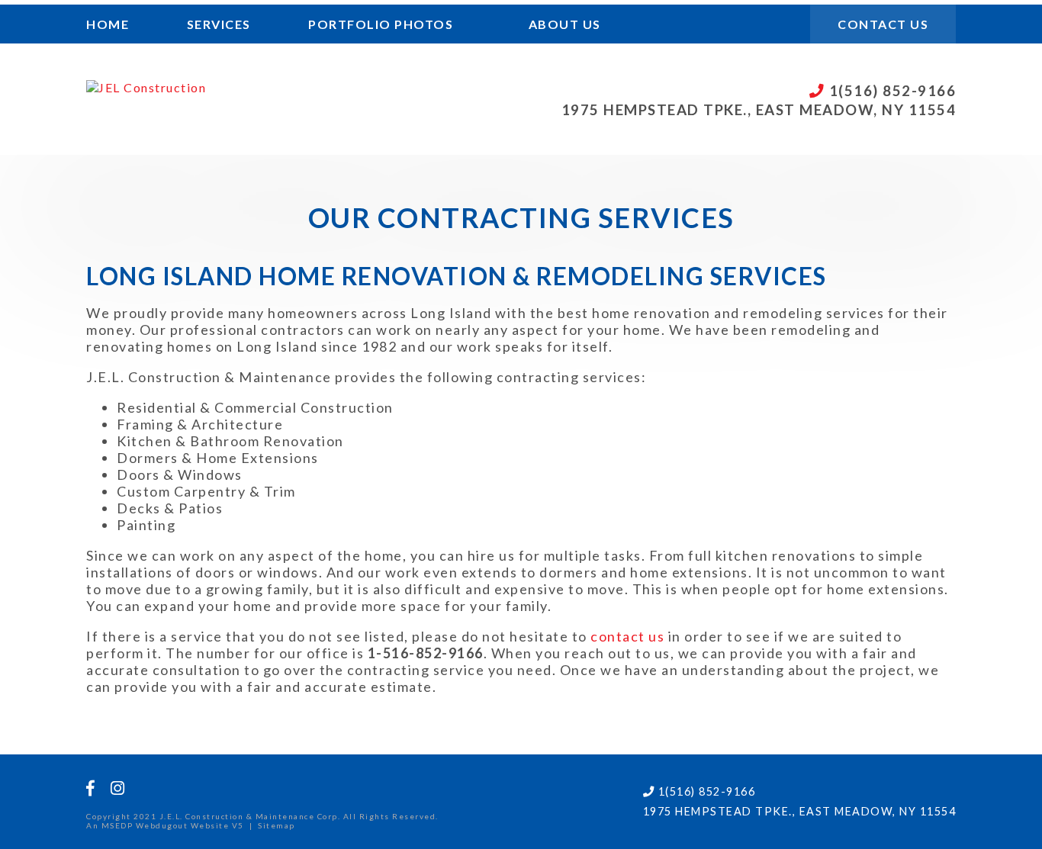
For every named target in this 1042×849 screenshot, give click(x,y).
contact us (627, 636)
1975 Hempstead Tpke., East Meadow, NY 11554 (759, 109)
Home (107, 24)
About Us (565, 24)
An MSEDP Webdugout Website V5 (165, 825)
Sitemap (276, 825)
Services (219, 24)
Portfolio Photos (380, 24)
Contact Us (883, 24)
